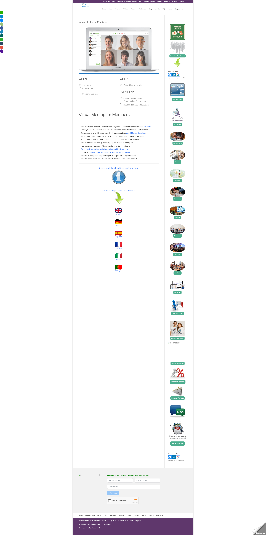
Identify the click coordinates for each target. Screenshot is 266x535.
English (93, 152)
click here (147, 127)
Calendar (157, 9)
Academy (174, 1)
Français (119, 248)
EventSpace (167, 1)
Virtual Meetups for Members (134, 101)
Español (119, 237)
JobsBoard (159, 1)
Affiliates (125, 9)
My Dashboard (177, 99)
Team (105, 515)
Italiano (118, 259)
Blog (150, 9)
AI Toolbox (177, 124)
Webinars (177, 292)
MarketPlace (127, 1)
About (110, 9)
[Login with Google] (178, 74)
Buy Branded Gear (177, 338)
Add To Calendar (91, 94)
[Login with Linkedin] (174, 74)
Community (146, 1)
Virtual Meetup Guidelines (135, 133)
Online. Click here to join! (132, 85)
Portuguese (125, 152)
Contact (170, 9)
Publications (142, 9)
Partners (133, 9)
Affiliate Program (177, 382)
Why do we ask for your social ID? (176, 77)
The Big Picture (177, 444)
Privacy (151, 515)
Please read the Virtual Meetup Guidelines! (118, 168)
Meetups (152, 1)
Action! (113, 1)
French (112, 152)
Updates (121, 515)
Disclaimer (159, 515)
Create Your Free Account (177, 56)
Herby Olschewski (93, 528)
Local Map (177, 180)
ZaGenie (90, 520)
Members (117, 9)
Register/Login (106, 1)
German (100, 152)
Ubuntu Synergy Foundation (101, 524)
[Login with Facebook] (170, 74)
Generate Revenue (177, 398)
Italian (118, 152)
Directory (134, 1)
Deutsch (118, 225)
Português (119, 271)
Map (140, 1)
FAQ (164, 9)
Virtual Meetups (137, 98)
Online (141, 104)
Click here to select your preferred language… (119, 190)
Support (177, 9)
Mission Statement (177, 363)
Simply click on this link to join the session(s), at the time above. (105, 149)
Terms (144, 515)
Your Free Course (177, 313)
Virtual (146, 104)
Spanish (106, 152)
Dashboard (120, 1)
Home (104, 9)
